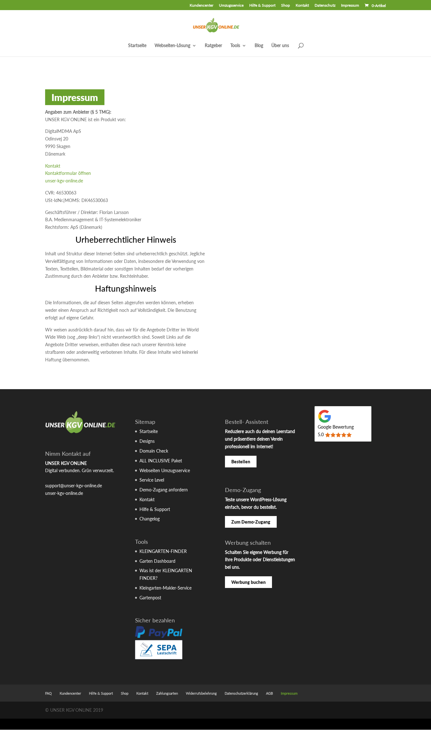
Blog (259, 45)
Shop (285, 5)
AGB (269, 693)
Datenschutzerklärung (241, 693)
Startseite (137, 45)
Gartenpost (150, 597)
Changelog (149, 518)
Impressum (350, 5)
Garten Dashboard (157, 561)
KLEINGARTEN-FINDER (163, 551)
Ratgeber (213, 45)
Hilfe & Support (262, 5)
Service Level (151, 480)
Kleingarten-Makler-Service (165, 588)
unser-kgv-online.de (64, 180)
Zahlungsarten (167, 693)
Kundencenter (201, 5)
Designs (147, 441)
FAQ (48, 693)
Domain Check (153, 451)
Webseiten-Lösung (172, 45)
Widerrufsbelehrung (201, 693)
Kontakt (302, 5)
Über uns (280, 45)
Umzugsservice (231, 5)
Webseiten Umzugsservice (164, 470)
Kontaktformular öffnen (68, 173)
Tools (235, 45)
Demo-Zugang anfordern (163, 489)
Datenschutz (325, 5)
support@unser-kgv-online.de (73, 485)
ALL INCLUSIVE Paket (160, 460)
